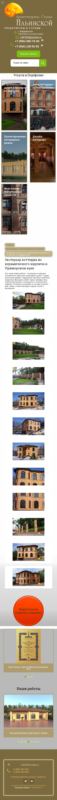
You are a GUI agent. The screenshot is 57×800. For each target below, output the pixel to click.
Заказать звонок (28, 54)
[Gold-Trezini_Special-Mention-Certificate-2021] (28, 646)
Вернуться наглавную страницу (28, 610)
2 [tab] (28, 677)
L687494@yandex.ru (31, 37)
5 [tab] (32, 742)
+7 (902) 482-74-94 (27, 41)
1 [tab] (25, 677)
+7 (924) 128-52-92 (27, 46)
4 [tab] (28, 742)
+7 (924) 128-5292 (21, 772)
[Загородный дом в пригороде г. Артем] (28, 711)
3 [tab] (32, 677)
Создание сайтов (22, 787)
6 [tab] (35, 742)
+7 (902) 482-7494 (21, 769)
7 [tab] (38, 742)
